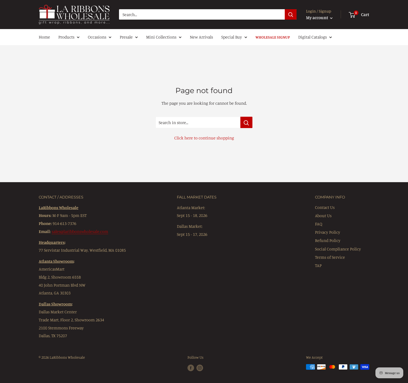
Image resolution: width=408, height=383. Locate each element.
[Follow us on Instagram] (199, 367)
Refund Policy (327, 240)
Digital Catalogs (312, 36)
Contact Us (325, 207)
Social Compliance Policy (338, 248)
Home (44, 36)
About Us (323, 215)
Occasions (97, 36)
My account (317, 17)
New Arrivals (201, 36)
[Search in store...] (246, 122)
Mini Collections (161, 36)
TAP (318, 265)
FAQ (318, 223)
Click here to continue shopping (204, 137)
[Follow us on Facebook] (190, 367)
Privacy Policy (327, 232)
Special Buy (231, 36)
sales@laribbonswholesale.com (80, 231)
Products (66, 36)
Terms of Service (330, 257)
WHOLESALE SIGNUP (272, 37)
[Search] (291, 14)
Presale (126, 36)
